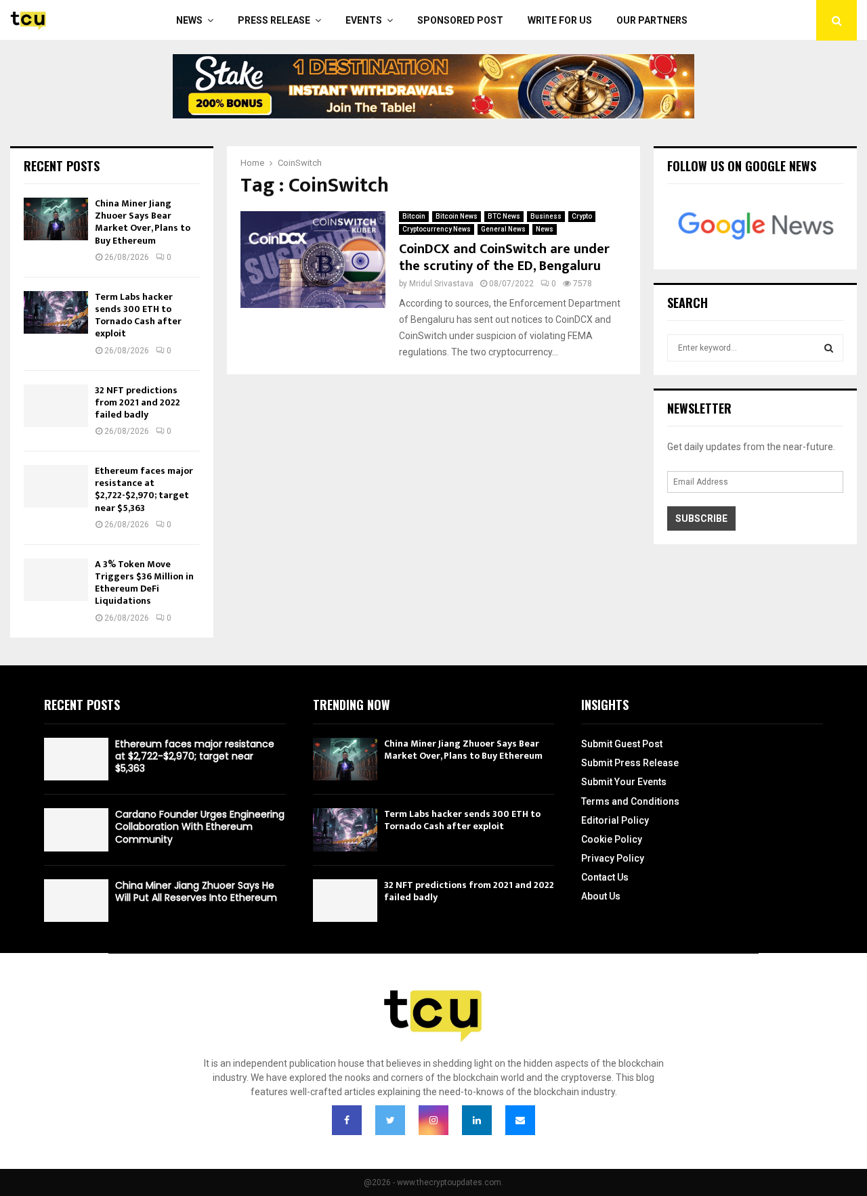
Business (546, 216)
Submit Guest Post (621, 743)
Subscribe (701, 518)
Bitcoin (413, 216)
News (189, 20)
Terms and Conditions (630, 801)
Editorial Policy (615, 820)
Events (363, 20)
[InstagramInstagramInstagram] (433, 1120)
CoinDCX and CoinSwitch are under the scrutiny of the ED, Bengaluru (504, 258)
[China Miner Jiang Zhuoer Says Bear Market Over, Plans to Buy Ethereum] (56, 219)
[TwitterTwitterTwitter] (390, 1120)
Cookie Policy (611, 839)
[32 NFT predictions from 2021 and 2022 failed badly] (56, 405)
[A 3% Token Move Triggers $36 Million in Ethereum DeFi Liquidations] (56, 579)
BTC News (504, 216)
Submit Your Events (624, 781)
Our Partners (652, 20)
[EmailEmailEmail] (520, 1120)
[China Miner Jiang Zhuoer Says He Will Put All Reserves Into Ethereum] (76, 900)
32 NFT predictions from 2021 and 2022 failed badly (137, 402)
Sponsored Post (460, 20)
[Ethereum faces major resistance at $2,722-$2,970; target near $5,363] (56, 486)
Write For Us (560, 20)
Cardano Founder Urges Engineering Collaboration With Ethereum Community (199, 826)
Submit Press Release (630, 762)
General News (503, 229)
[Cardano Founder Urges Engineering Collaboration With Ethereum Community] (76, 829)
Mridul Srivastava (441, 283)
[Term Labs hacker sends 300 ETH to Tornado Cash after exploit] (56, 312)
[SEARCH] (828, 347)
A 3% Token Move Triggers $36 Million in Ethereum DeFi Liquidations (144, 582)
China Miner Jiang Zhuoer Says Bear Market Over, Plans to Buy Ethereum (142, 222)
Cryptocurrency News (436, 229)
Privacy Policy (612, 858)
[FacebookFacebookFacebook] (347, 1120)
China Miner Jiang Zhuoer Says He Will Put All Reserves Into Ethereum (196, 891)
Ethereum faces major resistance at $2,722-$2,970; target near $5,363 (144, 489)
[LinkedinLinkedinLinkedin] (477, 1120)
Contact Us (605, 877)
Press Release (274, 20)
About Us (600, 896)
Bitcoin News (457, 216)
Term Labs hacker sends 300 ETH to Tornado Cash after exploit (138, 315)
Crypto (582, 216)
